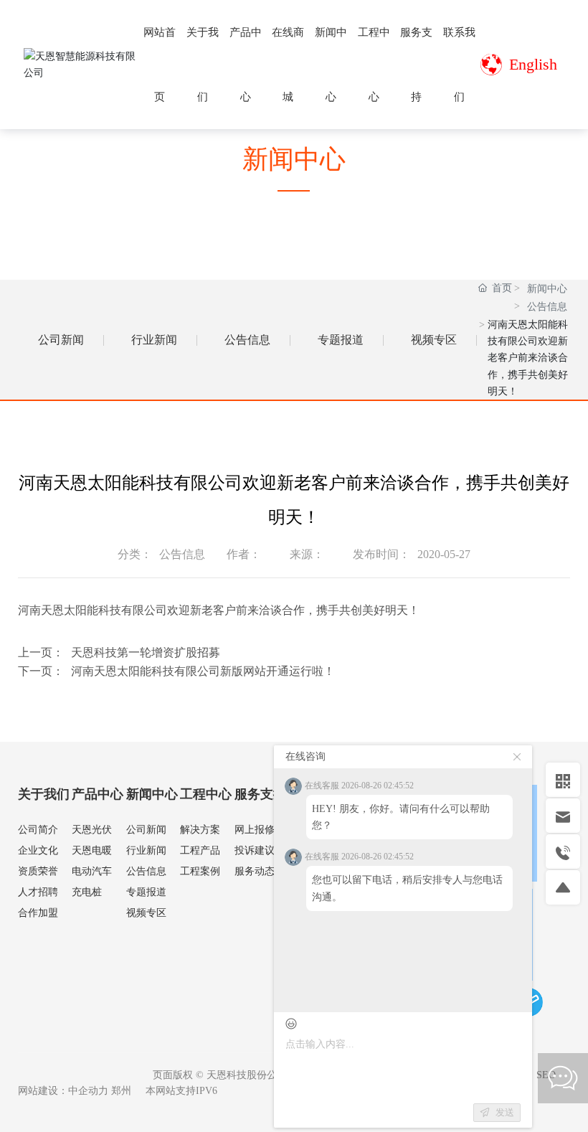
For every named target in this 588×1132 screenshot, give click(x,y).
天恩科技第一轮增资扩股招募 (145, 652)
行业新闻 (154, 340)
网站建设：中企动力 (63, 1090)
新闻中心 (547, 288)
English (533, 64)
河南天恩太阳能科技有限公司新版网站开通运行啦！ (203, 671)
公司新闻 (61, 340)
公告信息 (247, 340)
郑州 (121, 1090)
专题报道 (341, 340)
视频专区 (434, 340)
